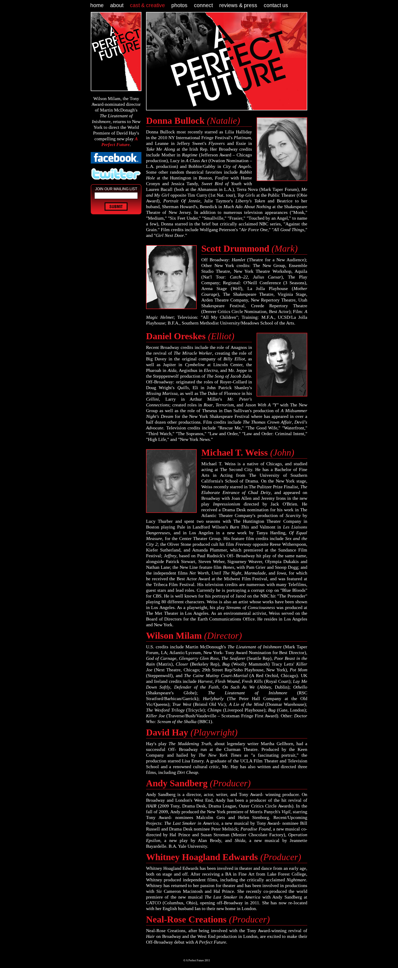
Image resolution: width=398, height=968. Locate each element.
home (97, 5)
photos (179, 5)
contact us (276, 5)
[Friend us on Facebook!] (116, 158)
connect (203, 5)
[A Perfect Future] (116, 51)
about (116, 5)
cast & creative (147, 5)
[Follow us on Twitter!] (116, 174)
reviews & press (238, 5)
